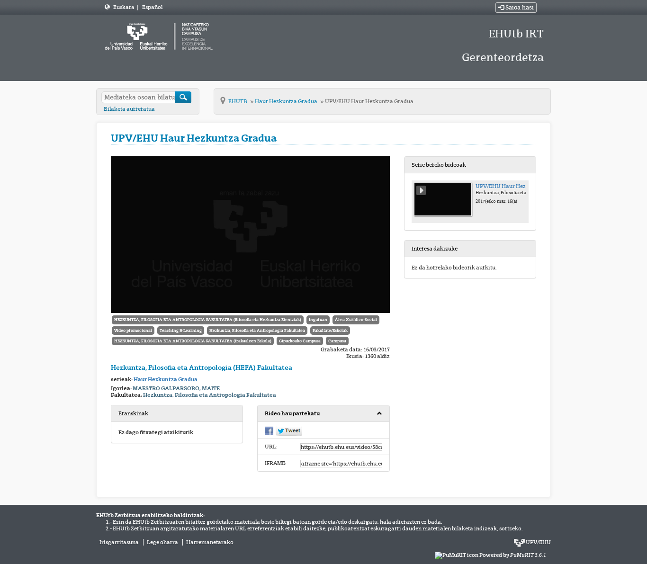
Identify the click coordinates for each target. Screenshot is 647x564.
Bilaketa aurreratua (129, 109)
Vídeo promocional (133, 330)
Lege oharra (162, 542)
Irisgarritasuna (119, 542)
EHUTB (238, 101)
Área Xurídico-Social (356, 319)
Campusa (337, 341)
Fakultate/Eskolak (330, 330)
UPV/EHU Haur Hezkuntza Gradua (369, 101)
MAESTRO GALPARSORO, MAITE (176, 388)
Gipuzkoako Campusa (300, 341)
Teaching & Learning (181, 330)
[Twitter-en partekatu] (289, 431)
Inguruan (318, 319)
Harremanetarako (210, 542)
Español (152, 7)
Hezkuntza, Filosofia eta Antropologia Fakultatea (257, 330)
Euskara (124, 7)
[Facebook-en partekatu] (269, 430)
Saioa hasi (519, 7)
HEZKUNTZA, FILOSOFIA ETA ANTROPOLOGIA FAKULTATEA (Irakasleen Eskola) (192, 341)
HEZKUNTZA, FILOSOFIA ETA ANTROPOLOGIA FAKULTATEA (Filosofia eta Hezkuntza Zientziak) (207, 319)
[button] (323, 413)
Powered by (512, 555)
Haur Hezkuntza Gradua (286, 101)
